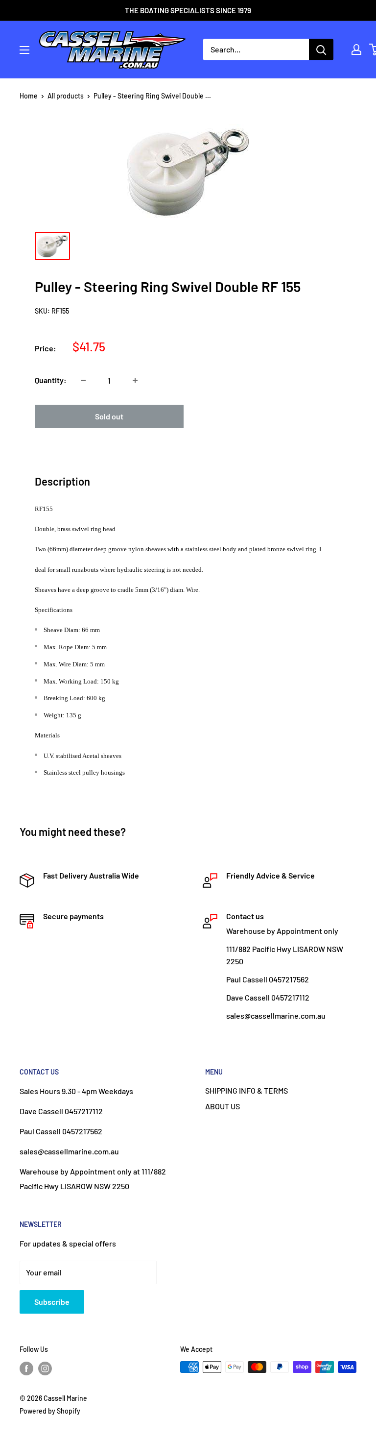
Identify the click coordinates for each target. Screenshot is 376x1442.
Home (29, 96)
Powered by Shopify (50, 1411)
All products (65, 96)
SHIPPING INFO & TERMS (246, 1090)
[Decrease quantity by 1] (83, 380)
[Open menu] (24, 50)
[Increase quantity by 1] (135, 380)
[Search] (321, 49)
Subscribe (52, 1301)
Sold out (109, 416)
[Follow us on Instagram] (45, 1368)
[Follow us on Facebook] (26, 1368)
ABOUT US (222, 1106)
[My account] (356, 49)
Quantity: (51, 380)
